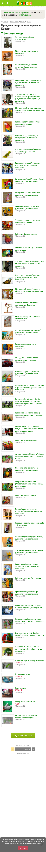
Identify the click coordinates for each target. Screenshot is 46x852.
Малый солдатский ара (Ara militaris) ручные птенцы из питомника (29, 538)
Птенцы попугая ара (22, 674)
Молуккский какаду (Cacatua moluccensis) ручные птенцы (26, 66)
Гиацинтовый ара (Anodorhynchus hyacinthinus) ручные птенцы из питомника (28, 82)
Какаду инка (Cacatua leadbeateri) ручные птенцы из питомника (27, 194)
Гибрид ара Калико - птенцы (25, 495)
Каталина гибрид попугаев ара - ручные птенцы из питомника (27, 372)
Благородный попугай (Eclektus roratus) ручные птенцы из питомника (29, 634)
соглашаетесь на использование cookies (27, 843)
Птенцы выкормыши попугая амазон (29, 660)
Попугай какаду (21, 688)
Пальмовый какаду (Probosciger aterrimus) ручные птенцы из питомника (27, 165)
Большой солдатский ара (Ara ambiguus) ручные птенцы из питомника (26, 138)
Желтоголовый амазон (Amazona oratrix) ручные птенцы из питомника (29, 109)
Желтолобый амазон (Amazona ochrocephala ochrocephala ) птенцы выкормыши (28, 649)
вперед (27, 749)
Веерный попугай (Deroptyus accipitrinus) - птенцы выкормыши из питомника (29, 511)
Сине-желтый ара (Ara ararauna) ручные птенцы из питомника (27, 207)
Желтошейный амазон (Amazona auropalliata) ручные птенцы (28, 150)
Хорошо (23, 848)
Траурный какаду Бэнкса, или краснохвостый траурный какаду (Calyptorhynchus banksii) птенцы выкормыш (27, 97)
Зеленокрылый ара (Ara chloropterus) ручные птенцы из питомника (29, 180)
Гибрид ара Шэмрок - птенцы (26, 440)
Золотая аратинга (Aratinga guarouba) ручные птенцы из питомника (29, 551)
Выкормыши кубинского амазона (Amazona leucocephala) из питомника (29, 620)
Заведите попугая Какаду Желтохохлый (24, 38)
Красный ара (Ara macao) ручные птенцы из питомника (27, 123)
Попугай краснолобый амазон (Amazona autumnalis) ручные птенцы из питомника (29, 484)
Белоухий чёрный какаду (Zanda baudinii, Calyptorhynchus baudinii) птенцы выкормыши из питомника (28, 401)
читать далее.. (25, 15)
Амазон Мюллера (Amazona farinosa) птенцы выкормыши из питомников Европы (29, 456)
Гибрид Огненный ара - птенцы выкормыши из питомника (27, 359)
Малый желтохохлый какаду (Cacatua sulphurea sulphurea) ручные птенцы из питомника (29, 387)
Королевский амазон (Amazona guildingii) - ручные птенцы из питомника (27, 277)
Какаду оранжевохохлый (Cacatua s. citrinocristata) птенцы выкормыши (29, 606)
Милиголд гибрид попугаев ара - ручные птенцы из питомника (27, 469)
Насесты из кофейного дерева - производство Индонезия (27, 304)
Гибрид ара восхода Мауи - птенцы (28, 578)
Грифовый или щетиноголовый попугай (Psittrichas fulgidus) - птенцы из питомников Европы (29, 429)
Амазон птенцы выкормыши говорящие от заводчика (26, 716)
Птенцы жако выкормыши (25, 702)
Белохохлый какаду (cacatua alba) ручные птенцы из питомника (28, 331)
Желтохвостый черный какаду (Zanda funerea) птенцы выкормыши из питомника (29, 263)
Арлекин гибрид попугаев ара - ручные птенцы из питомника (27, 593)
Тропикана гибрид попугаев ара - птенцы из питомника (27, 221)
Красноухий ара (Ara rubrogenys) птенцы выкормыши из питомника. (29, 414)
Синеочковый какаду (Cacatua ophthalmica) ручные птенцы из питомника (27, 566)
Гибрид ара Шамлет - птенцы (26, 234)
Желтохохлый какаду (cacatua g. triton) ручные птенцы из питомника (29, 290)
